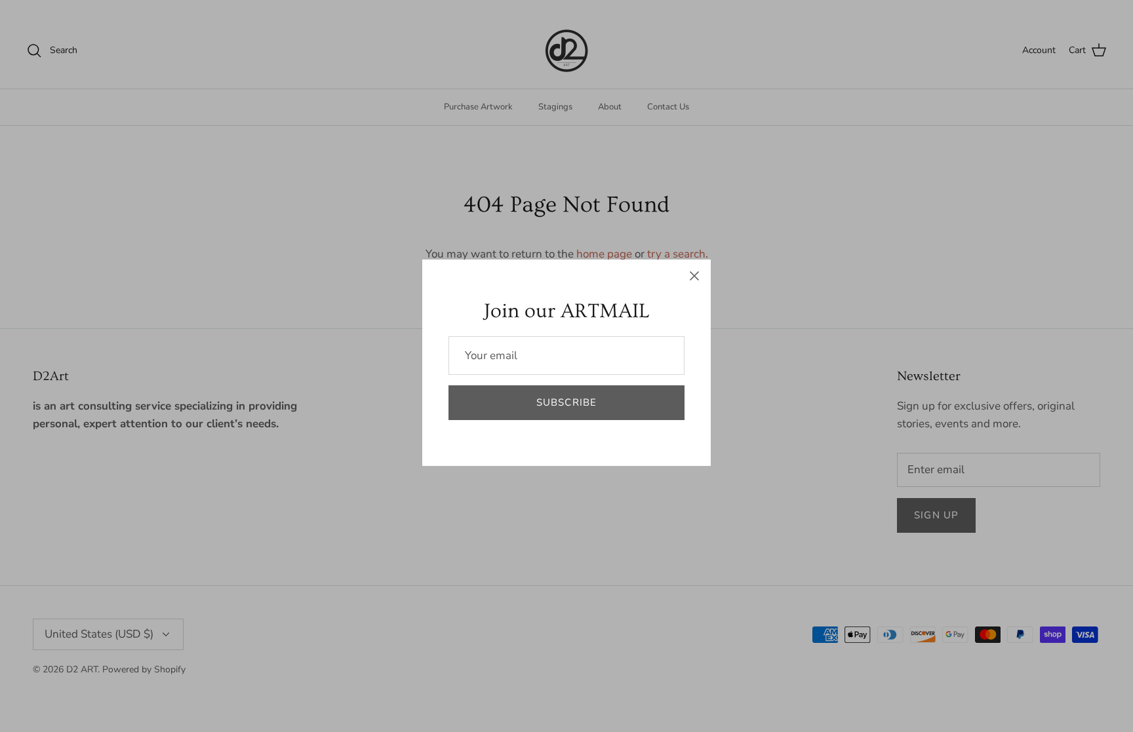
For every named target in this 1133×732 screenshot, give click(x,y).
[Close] (694, 275)
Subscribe (566, 402)
